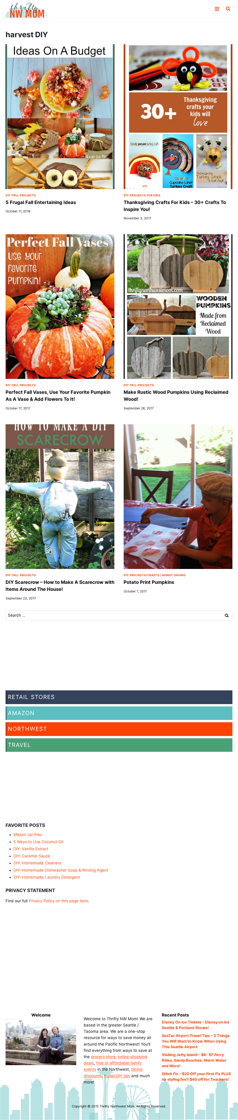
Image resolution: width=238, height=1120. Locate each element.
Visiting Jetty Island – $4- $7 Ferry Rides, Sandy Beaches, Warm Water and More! (194, 1060)
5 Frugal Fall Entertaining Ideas (41, 202)
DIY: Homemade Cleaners (37, 863)
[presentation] (60, 116)
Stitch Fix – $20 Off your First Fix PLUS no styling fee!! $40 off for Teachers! (196, 1076)
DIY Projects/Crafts (141, 575)
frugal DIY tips (117, 1075)
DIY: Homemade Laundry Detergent (46, 877)
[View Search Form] (228, 8)
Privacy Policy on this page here (58, 901)
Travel (19, 745)
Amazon (21, 713)
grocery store (103, 1056)
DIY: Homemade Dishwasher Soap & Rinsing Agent (60, 870)
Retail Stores (31, 697)
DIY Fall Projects (21, 195)
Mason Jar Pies (27, 834)
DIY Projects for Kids (142, 195)
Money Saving (173, 575)
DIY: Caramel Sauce (31, 856)
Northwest (27, 728)
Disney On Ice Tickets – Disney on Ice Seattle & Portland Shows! (195, 1025)
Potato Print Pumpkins (149, 582)
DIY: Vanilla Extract (30, 848)
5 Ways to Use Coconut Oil (38, 841)
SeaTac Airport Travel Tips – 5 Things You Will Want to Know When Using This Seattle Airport (195, 1041)
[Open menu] (216, 9)
